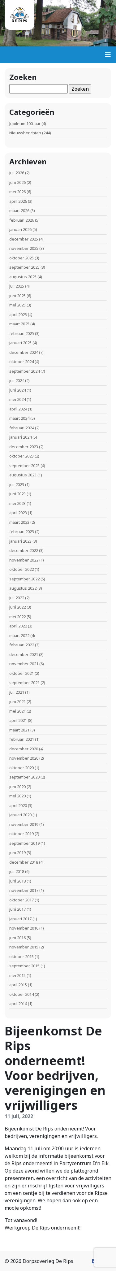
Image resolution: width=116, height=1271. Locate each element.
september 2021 (24, 682)
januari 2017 (20, 919)
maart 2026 (19, 210)
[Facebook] (94, 1261)
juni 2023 (17, 494)
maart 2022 (19, 635)
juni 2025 (17, 295)
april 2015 (18, 984)
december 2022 (23, 550)
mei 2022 (17, 616)
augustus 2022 (23, 588)
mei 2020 (17, 796)
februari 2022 (21, 645)
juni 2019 (17, 852)
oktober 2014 (21, 994)
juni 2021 (17, 701)
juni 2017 (17, 909)
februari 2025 (21, 333)
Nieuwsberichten (25, 133)
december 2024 (23, 352)
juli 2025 (16, 286)
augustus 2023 (23, 475)
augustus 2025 (23, 277)
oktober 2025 (21, 258)
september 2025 (24, 267)
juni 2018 (17, 881)
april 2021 (18, 720)
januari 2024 (20, 437)
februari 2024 (21, 428)
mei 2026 (17, 191)
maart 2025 (19, 324)
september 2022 (24, 579)
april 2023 (18, 512)
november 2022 (23, 560)
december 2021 (23, 654)
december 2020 (23, 749)
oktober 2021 (21, 673)
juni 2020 (17, 786)
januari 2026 (20, 229)
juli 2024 (16, 380)
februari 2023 (21, 531)
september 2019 (24, 843)
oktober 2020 (21, 767)
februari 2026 (21, 220)
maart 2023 (19, 522)
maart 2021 (19, 730)
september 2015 (24, 966)
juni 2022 (17, 607)
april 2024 (18, 409)
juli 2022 (16, 598)
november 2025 (23, 248)
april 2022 (18, 626)
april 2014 (18, 1003)
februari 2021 (21, 739)
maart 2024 (19, 418)
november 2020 (23, 758)
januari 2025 (20, 342)
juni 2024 (17, 390)
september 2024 (24, 371)
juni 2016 (17, 937)
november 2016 (23, 928)
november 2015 (23, 947)
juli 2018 (16, 871)
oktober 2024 (21, 361)
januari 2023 (20, 541)
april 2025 (18, 314)
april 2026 (18, 201)
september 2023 (24, 465)
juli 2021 (16, 692)
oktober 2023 (21, 456)
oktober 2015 (21, 956)
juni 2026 (17, 182)
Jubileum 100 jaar (25, 123)
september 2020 (24, 777)
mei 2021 (17, 711)
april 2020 (18, 805)
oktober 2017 (21, 900)
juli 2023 (16, 484)
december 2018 (23, 862)
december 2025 (23, 239)
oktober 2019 (21, 833)
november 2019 (23, 824)
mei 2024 (17, 399)
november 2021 (23, 663)
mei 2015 (17, 975)
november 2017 (23, 890)
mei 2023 (17, 503)
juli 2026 (16, 173)
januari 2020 (20, 815)
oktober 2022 (21, 569)
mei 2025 (17, 305)
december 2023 (23, 446)
